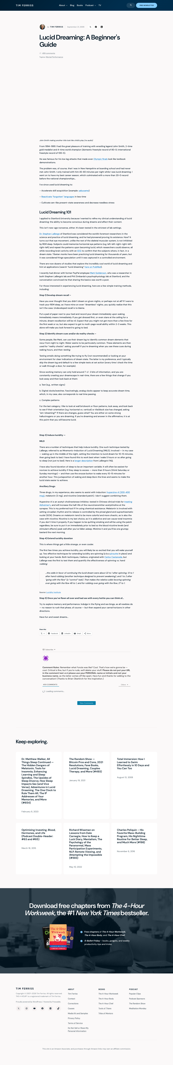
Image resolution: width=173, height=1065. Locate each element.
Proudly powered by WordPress (29, 1001)
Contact (71, 998)
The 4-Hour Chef (106, 1003)
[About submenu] (66, 5)
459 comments (48, 53)
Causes (71, 1008)
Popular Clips (135, 993)
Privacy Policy (74, 1018)
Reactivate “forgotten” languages (57, 196)
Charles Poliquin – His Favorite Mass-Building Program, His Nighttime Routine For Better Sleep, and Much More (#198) (132, 836)
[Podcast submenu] (95, 5)
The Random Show (137, 1003)
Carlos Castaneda (113, 557)
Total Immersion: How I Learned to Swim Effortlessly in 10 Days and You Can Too (133, 764)
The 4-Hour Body (106, 998)
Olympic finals (101, 159)
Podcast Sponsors (137, 998)
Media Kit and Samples (78, 1013)
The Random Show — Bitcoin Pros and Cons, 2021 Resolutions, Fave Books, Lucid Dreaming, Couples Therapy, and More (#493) (86, 765)
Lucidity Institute (53, 592)
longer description (84, 460)
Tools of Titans (105, 1008)
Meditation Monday (137, 1008)
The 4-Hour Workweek (108, 993)
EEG (79, 250)
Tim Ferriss (73, 993)
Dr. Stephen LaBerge (49, 233)
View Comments (86, 703)
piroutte (114, 553)
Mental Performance (54, 57)
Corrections (73, 1003)
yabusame (84, 190)
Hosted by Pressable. (52, 1001)
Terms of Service (75, 1023)
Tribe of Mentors (106, 1013)
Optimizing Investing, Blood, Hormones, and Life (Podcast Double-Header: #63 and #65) (39, 834)
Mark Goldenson (98, 273)
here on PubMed (93, 267)
